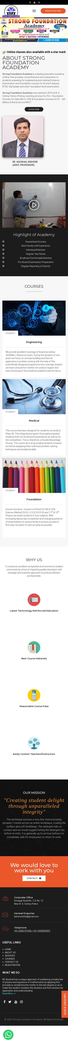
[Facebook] (30, 2)
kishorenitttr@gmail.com (26, 916)
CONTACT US (11, 962)
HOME (8, 949)
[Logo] (11, 11)
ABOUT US (10, 952)
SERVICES (10, 955)
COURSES (10, 959)
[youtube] (34, 2)
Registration (53, 11)
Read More (8, 993)
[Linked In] (38, 2)
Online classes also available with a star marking (35, 52)
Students (10, 333)
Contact (32, 878)
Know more (34, 109)
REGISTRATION (12, 965)
